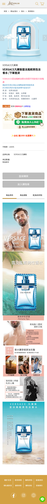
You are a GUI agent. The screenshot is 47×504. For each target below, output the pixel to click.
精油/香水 (14, 11)
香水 (22, 11)
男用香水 (31, 11)
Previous (2, 38)
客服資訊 (39, 480)
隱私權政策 (8, 485)
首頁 (5, 11)
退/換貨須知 (37, 195)
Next (45, 38)
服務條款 (18, 485)
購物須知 (28, 480)
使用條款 (18, 480)
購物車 (41, 4)
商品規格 (23, 195)
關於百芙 (7, 480)
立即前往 (26, 106)
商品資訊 (9, 195)
